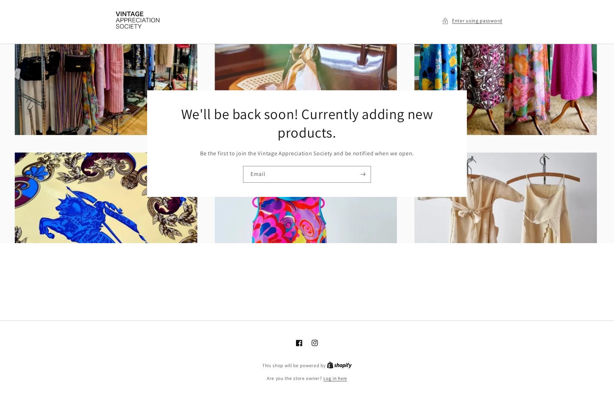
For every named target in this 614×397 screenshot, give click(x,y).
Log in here (335, 378)
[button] (472, 20)
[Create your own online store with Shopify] (339, 366)
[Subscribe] (363, 174)
